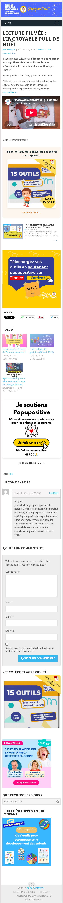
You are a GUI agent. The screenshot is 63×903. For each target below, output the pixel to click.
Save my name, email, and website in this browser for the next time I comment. (29, 649)
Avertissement (33, 899)
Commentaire (12, 571)
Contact (44, 892)
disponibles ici (10, 92)
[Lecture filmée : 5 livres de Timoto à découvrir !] (14, 341)
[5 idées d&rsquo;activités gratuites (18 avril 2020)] (42, 341)
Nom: (8, 602)
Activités (41, 50)
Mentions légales (24, 892)
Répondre (53, 493)
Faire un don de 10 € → (31, 462)
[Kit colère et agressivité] (31, 733)
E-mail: (9, 616)
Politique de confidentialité (33, 895)
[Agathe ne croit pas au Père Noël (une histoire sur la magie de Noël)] (14, 370)
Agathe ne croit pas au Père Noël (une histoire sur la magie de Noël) (13, 381)
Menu (8, 23)
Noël (11, 474)
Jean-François (8, 50)
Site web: (10, 631)
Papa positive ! (35, 888)
